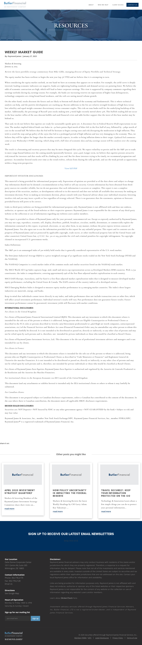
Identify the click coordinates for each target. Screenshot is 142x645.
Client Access (118, 5)
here (69, 598)
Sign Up (35, 618)
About (91, 5)
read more (9, 508)
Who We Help (103, 5)
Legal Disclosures (102, 638)
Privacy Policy (118, 638)
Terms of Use (132, 638)
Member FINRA (80, 638)
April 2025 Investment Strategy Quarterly (20, 491)
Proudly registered (129, 643)
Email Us (8, 584)
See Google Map (12, 593)
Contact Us (132, 5)
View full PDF (71, 168)
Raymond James (14, 56)
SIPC (89, 638)
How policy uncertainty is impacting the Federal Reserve (70, 493)
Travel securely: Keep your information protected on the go (116, 493)
